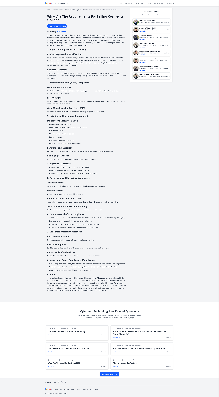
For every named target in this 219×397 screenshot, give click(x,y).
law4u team (62, 32)
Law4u (65, 393)
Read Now (51, 335)
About (149, 3)
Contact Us (85, 389)
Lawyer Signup (158, 3)
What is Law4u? (75, 389)
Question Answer (58, 10)
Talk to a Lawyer (64, 389)
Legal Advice (139, 3)
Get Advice (142, 24)
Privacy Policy (94, 389)
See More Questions (108, 374)
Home (120, 3)
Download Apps (169, 3)
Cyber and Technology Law (72, 10)
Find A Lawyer (128, 3)
